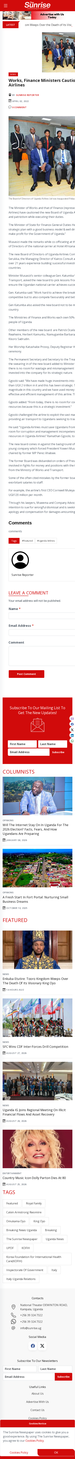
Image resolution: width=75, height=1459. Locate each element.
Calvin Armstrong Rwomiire (23, 1212)
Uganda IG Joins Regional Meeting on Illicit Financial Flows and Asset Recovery (34, 1112)
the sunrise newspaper (22, 1239)
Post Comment (26, 674)
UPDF (9, 1248)
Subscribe (58, 752)
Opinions (8, 820)
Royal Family (34, 1203)
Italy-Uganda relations (21, 1279)
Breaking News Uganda (21, 1230)
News (6, 974)
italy (54, 1270)
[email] (72, 718)
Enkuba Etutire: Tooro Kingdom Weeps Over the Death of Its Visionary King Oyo (35, 981)
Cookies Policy (37, 1418)
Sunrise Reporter (27, 95)
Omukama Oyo (15, 1221)
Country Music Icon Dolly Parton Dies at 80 (34, 1178)
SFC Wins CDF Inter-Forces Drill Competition (35, 1046)
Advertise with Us (37, 1402)
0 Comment (19, 107)
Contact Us (38, 1410)
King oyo (39, 1221)
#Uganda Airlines (46, 540)
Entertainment (12, 1173)
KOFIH (26, 1248)
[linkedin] (72, 735)
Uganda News (55, 1239)
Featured (12, 1203)
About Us (38, 1393)
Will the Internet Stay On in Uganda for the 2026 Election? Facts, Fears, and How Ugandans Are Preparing (35, 829)
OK (56, 1452)
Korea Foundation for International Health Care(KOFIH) (33, 1259)
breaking (51, 1230)
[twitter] (72, 729)
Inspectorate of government (24, 1270)
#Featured (27, 540)
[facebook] (72, 724)
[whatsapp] (72, 740)
